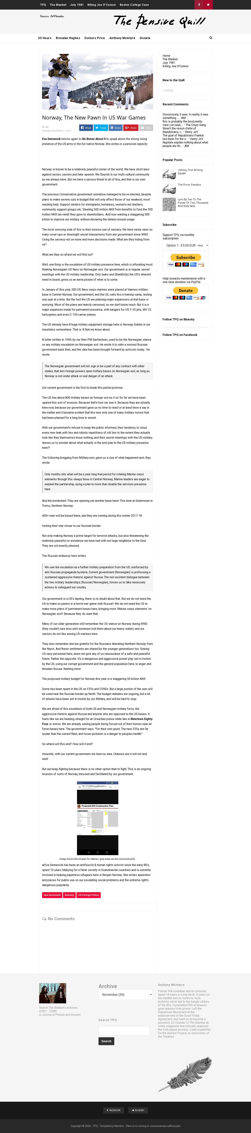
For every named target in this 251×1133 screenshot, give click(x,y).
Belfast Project (177, 1033)
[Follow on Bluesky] (208, 5)
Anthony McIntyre (122, 38)
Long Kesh (188, 994)
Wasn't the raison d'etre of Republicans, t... (179, 130)
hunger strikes (200, 1001)
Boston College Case (134, 4)
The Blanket (58, 4)
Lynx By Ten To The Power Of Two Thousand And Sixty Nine (193, 203)
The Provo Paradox (189, 184)
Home (166, 55)
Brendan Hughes (68, 38)
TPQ (43, 4)
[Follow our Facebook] (199, 5)
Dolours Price (95, 38)
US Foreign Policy (88, 895)
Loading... (169, 90)
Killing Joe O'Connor (101, 4)
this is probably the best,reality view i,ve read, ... (182, 123)
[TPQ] (146, 29)
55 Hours (44, 38)
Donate (145, 38)
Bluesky (189, 319)
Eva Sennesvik (52, 895)
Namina (118, 1126)
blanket (167, 998)
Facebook (190, 335)
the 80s (166, 1005)
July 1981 (77, 4)
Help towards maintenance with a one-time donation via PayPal (184, 280)
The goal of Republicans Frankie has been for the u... (183, 137)
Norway (69, 895)
